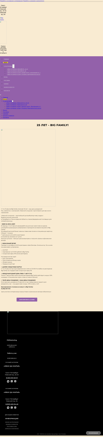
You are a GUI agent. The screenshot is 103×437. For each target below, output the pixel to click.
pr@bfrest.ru (12, 347)
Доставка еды (12, 426)
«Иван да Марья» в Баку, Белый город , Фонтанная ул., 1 (23, 72)
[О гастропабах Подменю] (13, 66)
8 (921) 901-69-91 (12, 378)
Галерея (6, 83)
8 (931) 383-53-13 (11, 358)
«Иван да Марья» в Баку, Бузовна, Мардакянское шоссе (23, 74)
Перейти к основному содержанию (11, 1)
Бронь (6, 77)
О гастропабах (8, 66)
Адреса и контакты (12, 428)
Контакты (7, 90)
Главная (6, 59)
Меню (5, 62)
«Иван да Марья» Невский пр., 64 (16, 71)
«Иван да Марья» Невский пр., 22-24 (17, 69)
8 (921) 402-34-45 (12, 404)
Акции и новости (9, 87)
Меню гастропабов (11, 422)
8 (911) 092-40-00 (12, 345)
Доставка (7, 80)
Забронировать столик (27, 299)
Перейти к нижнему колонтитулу (33, 1)
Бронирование (93, 433)
